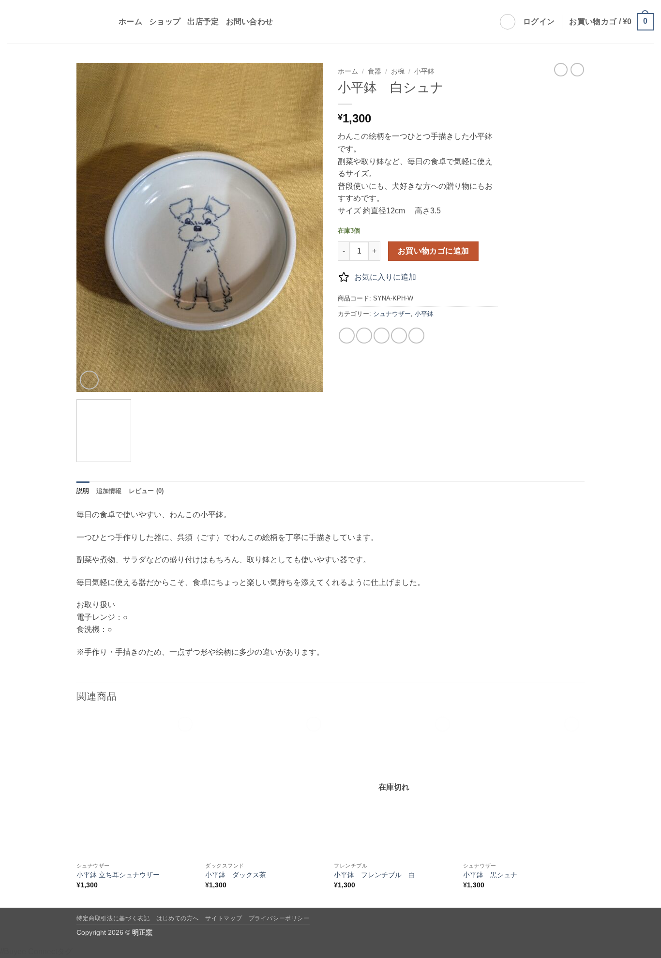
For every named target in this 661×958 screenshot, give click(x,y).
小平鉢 (424, 71)
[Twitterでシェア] (364, 336)
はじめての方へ (177, 918)
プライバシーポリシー (279, 918)
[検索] (507, 22)
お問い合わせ (249, 21)
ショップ (164, 21)
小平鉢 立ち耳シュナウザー (118, 875)
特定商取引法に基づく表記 (113, 918)
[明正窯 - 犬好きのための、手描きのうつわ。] (55, 22)
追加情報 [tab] (109, 490)
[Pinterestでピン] (399, 336)
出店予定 (203, 21)
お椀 (398, 71)
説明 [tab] (83, 490)
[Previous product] (577, 69)
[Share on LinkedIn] (416, 336)
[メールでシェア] (382, 336)
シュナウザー (392, 313)
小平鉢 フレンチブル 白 (374, 875)
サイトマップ (223, 918)
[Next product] (561, 69)
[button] (539, 21)
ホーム (130, 21)
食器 (374, 71)
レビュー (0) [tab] (146, 490)
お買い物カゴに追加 (433, 251)
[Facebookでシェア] (347, 336)
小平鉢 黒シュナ (490, 875)
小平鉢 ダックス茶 (235, 875)
